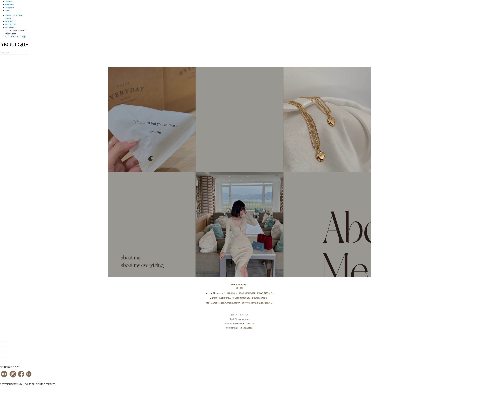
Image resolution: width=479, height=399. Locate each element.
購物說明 (4, 347)
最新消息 (4, 352)
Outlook (8, 1)
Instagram (9, 7)
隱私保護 (4, 357)
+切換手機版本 (6, 379)
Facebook (9, 4)
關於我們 (4, 342)
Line (7, 10)
